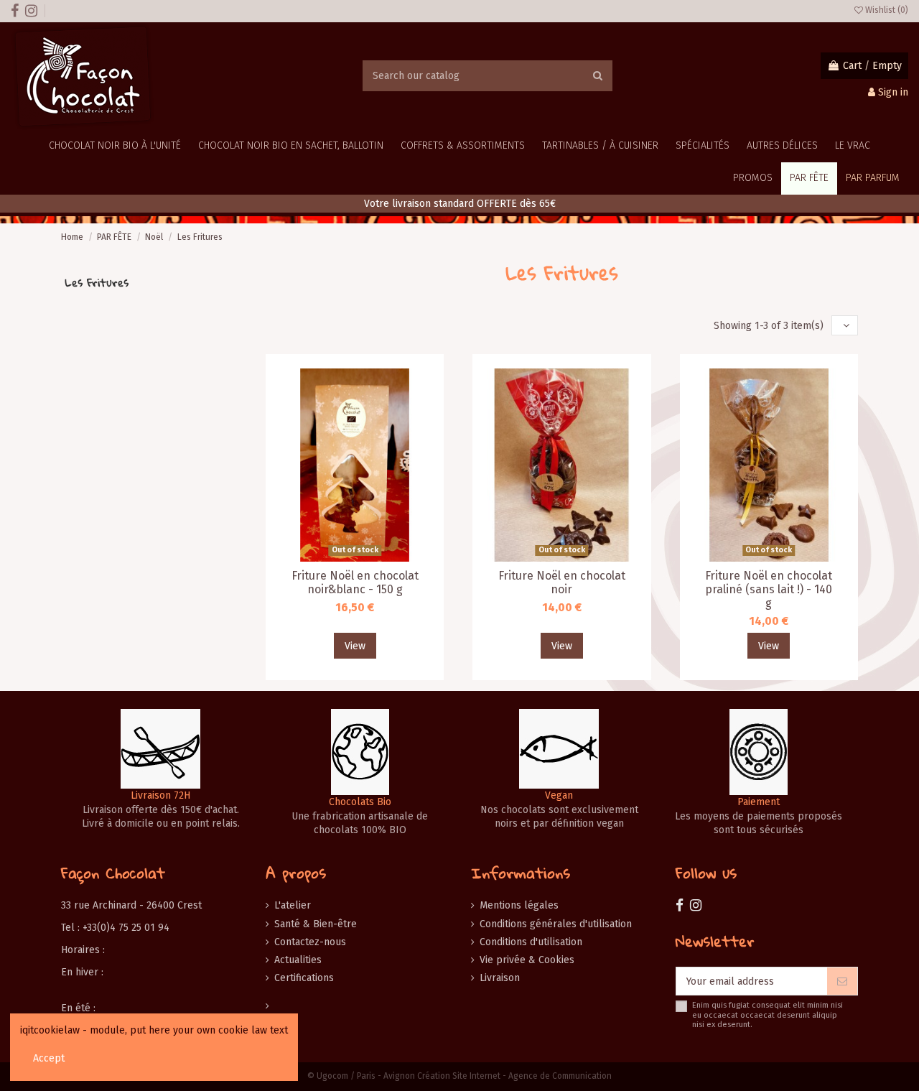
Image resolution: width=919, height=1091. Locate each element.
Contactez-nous (310, 942)
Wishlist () (885, 10)
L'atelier (292, 905)
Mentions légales (519, 905)
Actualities (298, 960)
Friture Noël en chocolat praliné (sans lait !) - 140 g (768, 589)
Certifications (304, 978)
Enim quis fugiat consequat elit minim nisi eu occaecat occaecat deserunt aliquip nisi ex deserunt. (767, 1015)
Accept (49, 1058)
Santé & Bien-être (315, 924)
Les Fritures (97, 282)
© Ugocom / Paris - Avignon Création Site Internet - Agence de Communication (459, 1076)
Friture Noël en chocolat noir (561, 582)
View (355, 646)
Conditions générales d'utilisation (556, 924)
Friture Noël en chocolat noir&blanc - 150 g (355, 582)
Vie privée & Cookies (527, 960)
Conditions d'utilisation (531, 942)
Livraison (500, 978)
